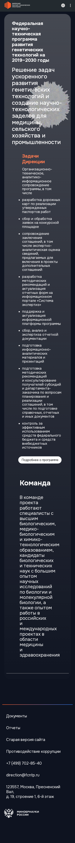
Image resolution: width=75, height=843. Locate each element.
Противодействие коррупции (33, 751)
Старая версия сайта (25, 739)
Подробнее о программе (40, 460)
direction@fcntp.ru (22, 775)
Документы (16, 716)
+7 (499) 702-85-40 (24, 763)
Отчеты (13, 727)
